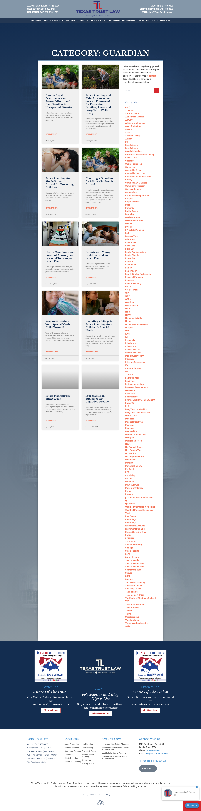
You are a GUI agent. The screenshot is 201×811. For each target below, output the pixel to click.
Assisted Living (132, 135)
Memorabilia (131, 431)
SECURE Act (131, 541)
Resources (97, 20)
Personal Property (133, 466)
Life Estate (130, 393)
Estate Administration (135, 252)
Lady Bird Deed (132, 378)
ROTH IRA (129, 538)
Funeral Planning (133, 283)
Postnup (129, 478)
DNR (127, 233)
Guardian (129, 302)
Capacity (129, 161)
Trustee (128, 610)
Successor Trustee (133, 585)
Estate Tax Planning (72, 762)
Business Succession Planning (139, 154)
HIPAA (128, 315)
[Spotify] (164, 761)
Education (130, 239)
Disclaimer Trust (133, 217)
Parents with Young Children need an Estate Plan (97, 255)
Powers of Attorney (134, 488)
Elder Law (129, 249)
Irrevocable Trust (133, 368)
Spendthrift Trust (133, 570)
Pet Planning (87, 748)
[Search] (156, 90)
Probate (129, 494)
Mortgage (129, 437)
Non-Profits (130, 453)
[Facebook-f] (141, 761)
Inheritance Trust (133, 352)
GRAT (128, 293)
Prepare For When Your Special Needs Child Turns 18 (57, 324)
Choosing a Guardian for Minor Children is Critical (99, 181)
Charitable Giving (133, 170)
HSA (127, 330)
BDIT (127, 142)
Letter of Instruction (134, 384)
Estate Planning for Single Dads (57, 397)
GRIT (127, 296)
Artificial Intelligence (135, 123)
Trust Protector (132, 607)
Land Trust (130, 381)
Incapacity (130, 340)
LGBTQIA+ (130, 390)
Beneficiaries (131, 145)
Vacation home (132, 620)
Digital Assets (131, 211)
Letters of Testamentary (136, 387)
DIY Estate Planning (134, 230)
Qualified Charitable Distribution (140, 507)
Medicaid (129, 419)
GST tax (129, 299)
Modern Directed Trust (135, 434)
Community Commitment (121, 20)
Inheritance (130, 343)
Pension (129, 463)
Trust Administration (134, 604)
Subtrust (129, 579)
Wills (127, 626)
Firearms (129, 280)
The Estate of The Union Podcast (140, 598)
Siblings (129, 547)
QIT (127, 500)
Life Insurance (132, 396)
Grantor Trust (131, 290)
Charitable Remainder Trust (138, 176)
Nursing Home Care (134, 456)
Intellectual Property (134, 356)
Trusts (128, 614)
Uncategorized (132, 617)
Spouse (128, 573)
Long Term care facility (136, 409)
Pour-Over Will (132, 485)
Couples (129, 198)
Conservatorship (133, 189)
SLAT (127, 554)
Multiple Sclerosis (133, 441)
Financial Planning (134, 277)
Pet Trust (129, 469)
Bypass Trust (131, 157)
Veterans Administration (136, 623)
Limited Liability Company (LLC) (140, 400)
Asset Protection (133, 126)
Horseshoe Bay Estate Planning (115, 744)
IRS (126, 371)
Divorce (128, 223)
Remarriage (130, 519)
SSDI (127, 576)
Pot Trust (129, 481)
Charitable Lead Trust (135, 173)
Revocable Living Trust (135, 532)
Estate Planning (132, 255)
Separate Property (133, 544)
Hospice (129, 327)
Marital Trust (131, 415)
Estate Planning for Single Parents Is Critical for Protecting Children (59, 183)
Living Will (130, 403)
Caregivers (130, 167)
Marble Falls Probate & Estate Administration (114, 757)
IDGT (127, 334)
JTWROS (129, 374)
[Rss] (156, 761)
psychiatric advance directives (139, 497)
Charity (128, 179)
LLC (127, 406)
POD (127, 472)
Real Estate (130, 516)
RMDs (128, 535)
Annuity (128, 120)
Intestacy (129, 359)
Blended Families (133, 151)
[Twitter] (145, 761)
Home (128, 321)
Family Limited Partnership (138, 274)
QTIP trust (130, 503)
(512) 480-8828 (153, 750)
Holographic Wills (133, 318)
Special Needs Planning (88, 756)
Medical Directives (134, 422)
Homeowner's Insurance (136, 324)
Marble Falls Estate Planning (114, 753)
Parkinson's (130, 459)
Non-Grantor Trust (133, 450)
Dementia (129, 208)
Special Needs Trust (134, 563)
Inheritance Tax (132, 349)
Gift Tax (128, 286)
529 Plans (130, 110)
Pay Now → (148, 768)
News (128, 444)
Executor (129, 261)
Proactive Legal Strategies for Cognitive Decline (97, 398)
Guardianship (131, 305)
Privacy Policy (88, 763)
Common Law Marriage (136, 183)
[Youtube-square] (153, 761)
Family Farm (131, 271)
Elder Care (130, 245)
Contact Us (163, 20)
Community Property (135, 186)
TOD (127, 601)
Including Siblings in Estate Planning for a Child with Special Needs (99, 326)
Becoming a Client (76, 20)
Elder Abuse (130, 242)
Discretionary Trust (134, 220)
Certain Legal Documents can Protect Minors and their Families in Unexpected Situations (60, 101)
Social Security (132, 557)
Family (128, 267)
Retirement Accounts (135, 525)
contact (152, 76)
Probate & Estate (89, 751)
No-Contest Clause (134, 447)
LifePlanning (87, 744)
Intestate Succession (135, 362)
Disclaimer (86, 760)
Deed (127, 205)
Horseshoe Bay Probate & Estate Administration (115, 749)
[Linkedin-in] (149, 761)
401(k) (128, 107)
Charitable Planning (72, 751)
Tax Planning (131, 592)
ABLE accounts (132, 113)
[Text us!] (192, 806)
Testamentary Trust (134, 595)
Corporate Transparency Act (138, 195)
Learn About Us (146, 20)
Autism (128, 138)
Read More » (51, 134)
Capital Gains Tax (133, 164)
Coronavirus (131, 192)
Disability (129, 214)
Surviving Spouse (133, 588)
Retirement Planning (135, 529)
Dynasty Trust (131, 236)
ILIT (127, 337)
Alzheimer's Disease (134, 116)
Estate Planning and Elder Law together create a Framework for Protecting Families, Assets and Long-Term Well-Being (98, 104)
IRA (127, 365)
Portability (130, 475)
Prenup (128, 491)
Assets (128, 129)
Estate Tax (130, 258)
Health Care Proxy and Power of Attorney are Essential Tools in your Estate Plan (60, 257)
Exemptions (130, 264)
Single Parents (132, 551)
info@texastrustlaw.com (156, 753)
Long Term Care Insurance (137, 412)
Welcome (36, 20)
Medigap (129, 428)
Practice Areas (52, 20)
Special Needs (132, 560)
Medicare (129, 425)
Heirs (127, 308)
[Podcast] (160, 761)
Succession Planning (135, 582)
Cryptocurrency (132, 201)
